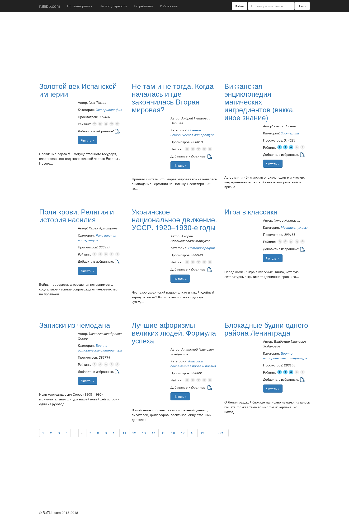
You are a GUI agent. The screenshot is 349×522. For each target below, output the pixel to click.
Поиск (302, 6)
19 (202, 433)
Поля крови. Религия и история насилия (76, 215)
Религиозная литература (97, 237)
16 (173, 433)
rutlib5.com (49, 6)
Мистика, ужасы (294, 227)
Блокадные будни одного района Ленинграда (266, 329)
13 (144, 433)
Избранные (169, 6)
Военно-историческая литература (192, 132)
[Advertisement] (154, 46)
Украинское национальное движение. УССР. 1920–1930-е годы (174, 219)
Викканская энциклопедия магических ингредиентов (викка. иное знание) (259, 101)
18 (192, 433)
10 (115, 433)
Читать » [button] (87, 140)
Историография (109, 109)
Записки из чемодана (74, 325)
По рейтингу (143, 6)
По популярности (113, 6)
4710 (222, 433)
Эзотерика (290, 133)
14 (154, 433)
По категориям (78, 6)
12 (134, 433)
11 (124, 433)
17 (183, 433)
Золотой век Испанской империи (78, 90)
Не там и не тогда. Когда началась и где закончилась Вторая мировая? (173, 97)
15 (163, 433)
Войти (239, 6)
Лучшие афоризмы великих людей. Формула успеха (174, 333)
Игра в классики (251, 211)
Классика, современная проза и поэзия (193, 363)
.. (211, 433)
